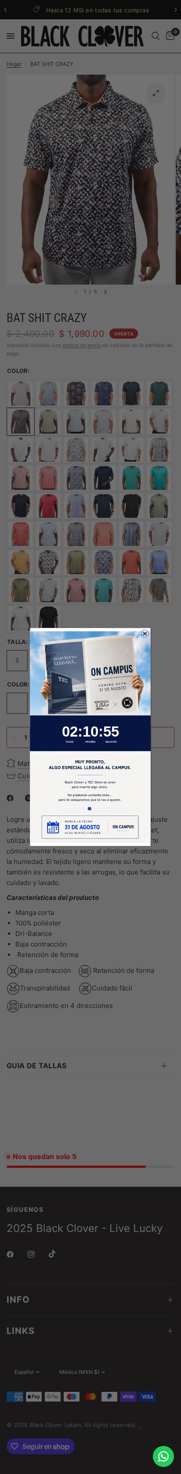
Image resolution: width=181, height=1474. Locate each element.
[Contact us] (163, 1456)
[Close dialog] (144, 633)
